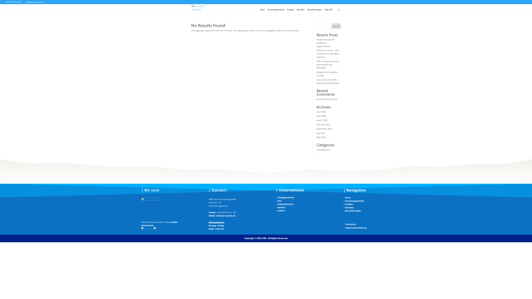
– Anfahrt (280, 210)
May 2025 (321, 137)
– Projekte (348, 204)
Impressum (350, 224)
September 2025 (324, 128)
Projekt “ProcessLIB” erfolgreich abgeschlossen (326, 43)
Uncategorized (323, 149)
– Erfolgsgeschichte (285, 197)
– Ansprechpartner (285, 204)
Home (262, 10)
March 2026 (322, 120)
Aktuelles (301, 10)
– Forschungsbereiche (353, 201)
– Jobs (279, 200)
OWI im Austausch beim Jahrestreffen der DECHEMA (328, 64)
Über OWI (328, 10)
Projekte (290, 10)
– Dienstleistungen (352, 210)
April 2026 (321, 116)
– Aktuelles (348, 207)
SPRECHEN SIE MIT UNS (266, 171)
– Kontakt (280, 207)
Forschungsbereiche (276, 10)
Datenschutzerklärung (355, 227)
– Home (347, 197)
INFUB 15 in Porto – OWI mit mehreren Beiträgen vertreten (328, 53)
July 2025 (321, 133)
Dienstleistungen (314, 10)
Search (336, 26)
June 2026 (321, 111)
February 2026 (323, 124)
